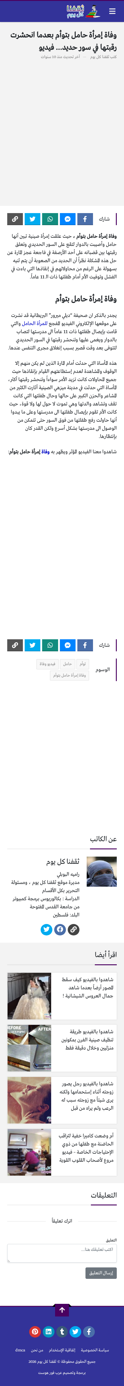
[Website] (73, 929)
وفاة (46, 452)
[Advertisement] (62, 129)
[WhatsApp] (50, 219)
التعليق (111, 1240)
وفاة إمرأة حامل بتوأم (69, 675)
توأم (83, 664)
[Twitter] (32, 219)
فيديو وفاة (47, 664)
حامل (67, 664)
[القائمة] (112, 11)
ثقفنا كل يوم (99, 57)
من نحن (37, 1350)
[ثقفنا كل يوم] (83, 11)
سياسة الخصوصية (95, 1350)
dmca (20, 1350)
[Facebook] (85, 219)
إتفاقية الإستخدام (62, 1350)
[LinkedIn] (48, 1332)
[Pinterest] (35, 1332)
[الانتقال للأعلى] (62, 1310)
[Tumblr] (62, 1332)
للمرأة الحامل (35, 324)
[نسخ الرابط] (15, 219)
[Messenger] (68, 219)
